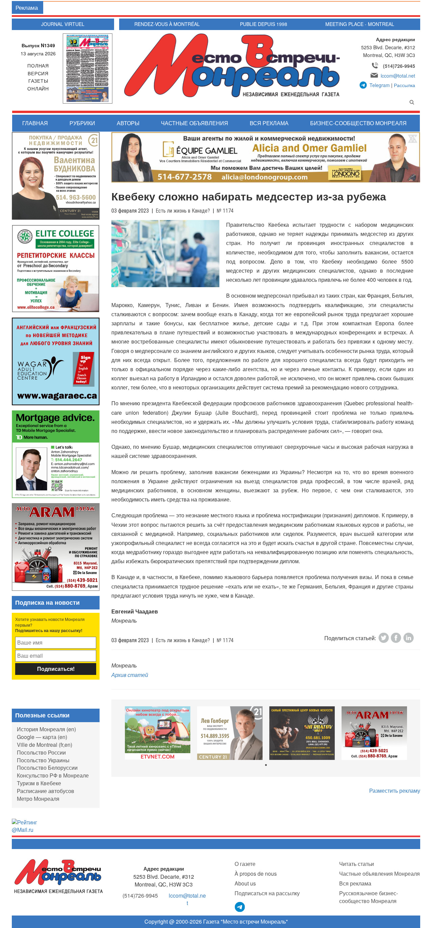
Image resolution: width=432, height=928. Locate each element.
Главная (35, 123)
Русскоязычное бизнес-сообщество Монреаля (368, 897)
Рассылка (404, 85)
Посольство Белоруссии (47, 767)
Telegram (380, 85)
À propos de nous (256, 873)
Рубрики (82, 123)
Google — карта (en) (42, 737)
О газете (245, 864)
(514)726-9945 (399, 65)
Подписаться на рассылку (267, 893)
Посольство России (41, 752)
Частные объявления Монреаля (379, 873)
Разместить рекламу (394, 790)
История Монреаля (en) (46, 729)
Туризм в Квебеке (39, 783)
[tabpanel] (158, 733)
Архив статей (129, 675)
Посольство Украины (43, 760)
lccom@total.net (398, 75)
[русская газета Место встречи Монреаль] (58, 876)
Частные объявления (194, 123)
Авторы (128, 123)
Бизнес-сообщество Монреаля (358, 123)
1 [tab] (266, 765)
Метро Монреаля (38, 798)
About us (245, 883)
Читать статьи (356, 864)
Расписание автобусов (45, 791)
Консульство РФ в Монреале (53, 775)
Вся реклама (269, 123)
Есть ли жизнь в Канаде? (183, 211)
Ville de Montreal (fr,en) (44, 744)
